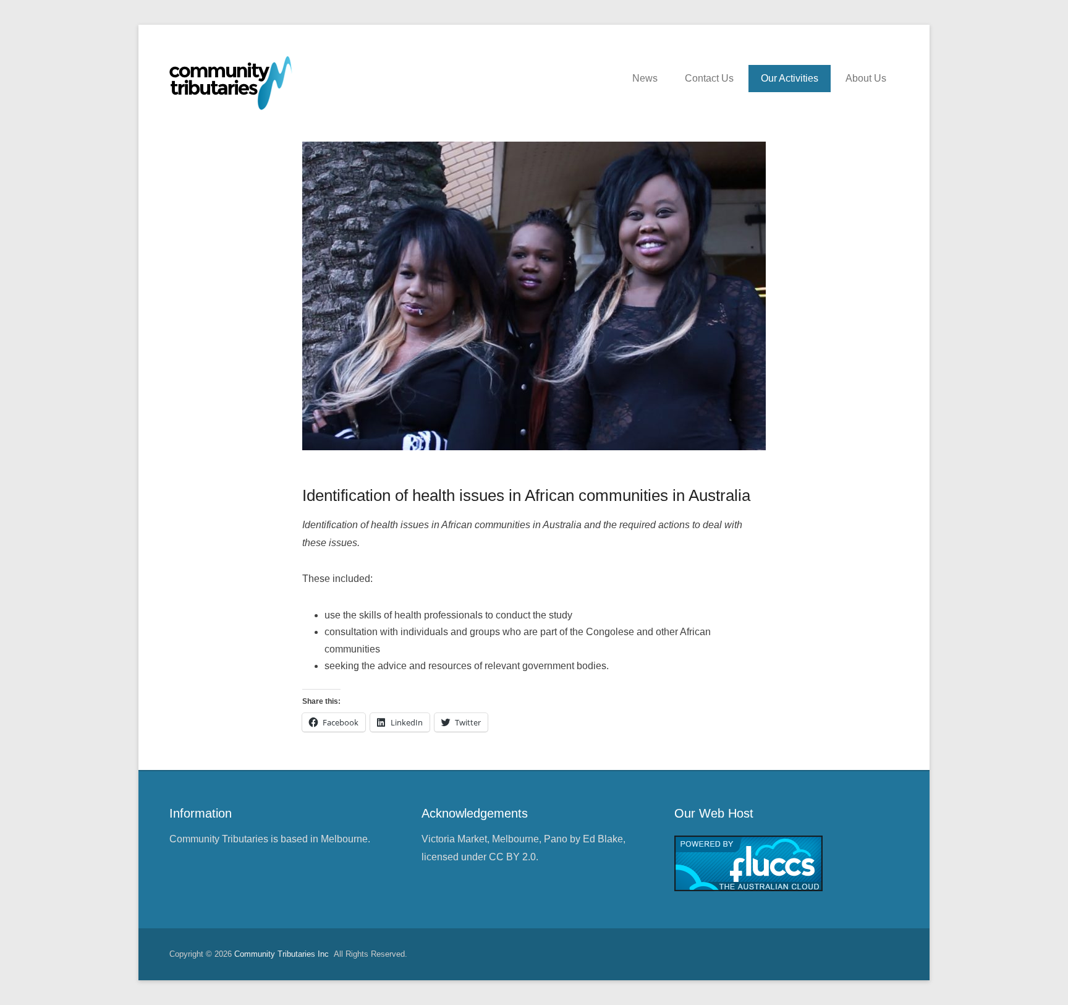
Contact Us (709, 78)
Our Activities (789, 78)
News (645, 78)
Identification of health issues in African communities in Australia (526, 495)
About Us (866, 78)
